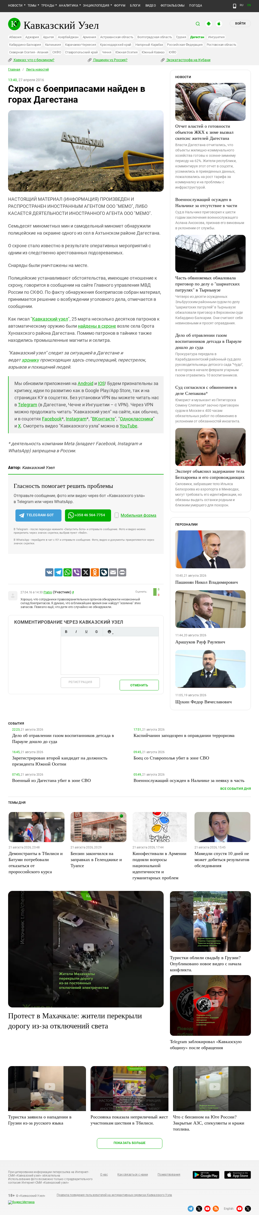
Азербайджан (68, 37)
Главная (14, 69)
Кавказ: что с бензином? (33, 60)
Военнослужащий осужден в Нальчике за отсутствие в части (206, 202)
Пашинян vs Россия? (110, 60)
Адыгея (48, 37)
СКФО (56, 52)
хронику (30, 360)
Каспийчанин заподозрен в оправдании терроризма (184, 735)
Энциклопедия (96, 5)
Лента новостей (37, 69)
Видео (150, 5)
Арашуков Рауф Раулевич (200, 642)
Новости (15, 5)
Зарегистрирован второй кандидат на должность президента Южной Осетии (59, 761)
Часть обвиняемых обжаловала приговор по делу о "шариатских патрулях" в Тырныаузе (207, 284)
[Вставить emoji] (109, 631)
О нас (104, 1174)
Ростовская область (221, 45)
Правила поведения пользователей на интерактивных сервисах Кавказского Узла (114, 1195)
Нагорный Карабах (149, 45)
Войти (240, 23)
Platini (48, 592)
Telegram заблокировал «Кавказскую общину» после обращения (206, 1044)
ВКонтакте (103, 418)
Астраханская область (116, 37)
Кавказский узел (50, 319)
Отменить (139, 685)
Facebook (52, 418)
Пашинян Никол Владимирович (206, 582)
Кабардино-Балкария (25, 45)
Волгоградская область (154, 37)
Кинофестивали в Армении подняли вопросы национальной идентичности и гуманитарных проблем (159, 865)
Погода (195, 5)
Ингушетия (216, 37)
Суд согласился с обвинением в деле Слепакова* (206, 390)
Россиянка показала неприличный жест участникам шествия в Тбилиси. (129, 1120)
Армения (89, 37)
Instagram (76, 418)
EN (249, 5)
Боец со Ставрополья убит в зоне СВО (171, 758)
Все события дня (235, 789)
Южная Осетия (126, 52)
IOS (101, 383)
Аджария (32, 37)
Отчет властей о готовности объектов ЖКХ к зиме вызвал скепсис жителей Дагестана (204, 132)
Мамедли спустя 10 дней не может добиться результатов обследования (222, 859)
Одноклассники (136, 418)
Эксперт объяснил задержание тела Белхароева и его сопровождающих (210, 474)
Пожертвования (169, 1174)
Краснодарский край (115, 45)
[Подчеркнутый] (86, 631)
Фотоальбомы (173, 5)
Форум (119, 5)
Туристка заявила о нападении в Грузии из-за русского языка (40, 1120)
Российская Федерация (184, 45)
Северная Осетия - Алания (28, 52)
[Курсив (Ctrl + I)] (76, 631)
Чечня (106, 52)
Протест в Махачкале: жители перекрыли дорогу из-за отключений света (75, 1020)
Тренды (47, 5)
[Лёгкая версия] (234, 6)
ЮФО (172, 52)
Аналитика (68, 5)
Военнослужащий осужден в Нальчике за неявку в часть (189, 780)
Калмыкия (53, 45)
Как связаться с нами (132, 1174)
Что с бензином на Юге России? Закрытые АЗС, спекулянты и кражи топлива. (208, 1123)
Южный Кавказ (153, 52)
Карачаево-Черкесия (80, 45)
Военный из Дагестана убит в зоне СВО (51, 780)
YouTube (128, 426)
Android (85, 383)
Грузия (181, 37)
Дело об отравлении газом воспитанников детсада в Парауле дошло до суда (208, 341)
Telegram (27, 404)
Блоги (135, 5)
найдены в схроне (97, 326)
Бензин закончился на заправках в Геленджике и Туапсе (96, 859)
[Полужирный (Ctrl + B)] (66, 631)
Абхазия (15, 37)
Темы (32, 5)
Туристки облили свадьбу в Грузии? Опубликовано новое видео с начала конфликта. (205, 963)
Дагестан (197, 37)
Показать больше (130, 1143)
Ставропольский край (81, 52)
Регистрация (80, 682)
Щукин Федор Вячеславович (203, 702)
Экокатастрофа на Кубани (188, 60)
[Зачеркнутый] (96, 631)
